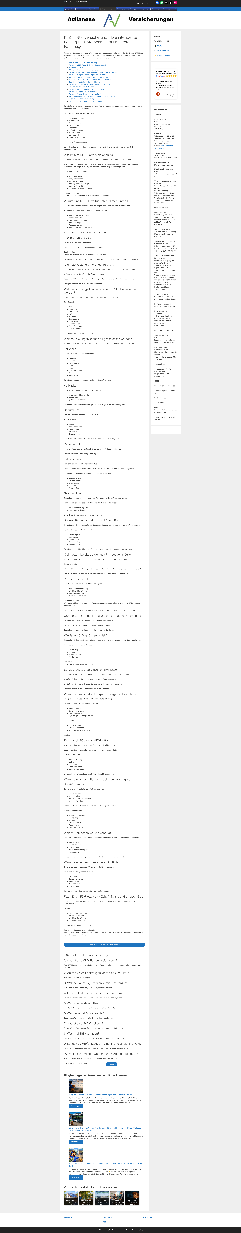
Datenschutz (107, 1218)
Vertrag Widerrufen (149, 1218)
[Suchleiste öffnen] (176, 8)
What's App (161, 46)
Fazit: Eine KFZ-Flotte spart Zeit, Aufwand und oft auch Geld (92, 96)
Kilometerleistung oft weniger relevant (83, 70)
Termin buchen (156, 9)
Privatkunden (92, 9)
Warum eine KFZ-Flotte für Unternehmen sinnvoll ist (88, 65)
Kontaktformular (70, 2)
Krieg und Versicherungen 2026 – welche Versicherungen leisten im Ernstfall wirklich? (101, 1095)
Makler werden (121, 9)
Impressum (68, 1218)
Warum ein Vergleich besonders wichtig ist (85, 94)
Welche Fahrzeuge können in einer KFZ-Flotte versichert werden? (93, 72)
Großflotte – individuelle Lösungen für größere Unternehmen (91, 79)
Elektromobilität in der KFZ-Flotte (81, 87)
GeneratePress (139, 1230)
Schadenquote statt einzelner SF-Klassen (84, 82)
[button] (173, 95)
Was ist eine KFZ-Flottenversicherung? (83, 63)
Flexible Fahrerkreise (77, 67)
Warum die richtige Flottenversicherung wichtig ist (87, 89)
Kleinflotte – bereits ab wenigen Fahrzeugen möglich (89, 77)
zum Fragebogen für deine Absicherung (105, 945)
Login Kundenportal (142, 9)
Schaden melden (163, 55)
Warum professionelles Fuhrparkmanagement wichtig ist (90, 84)
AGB (104, 1222)
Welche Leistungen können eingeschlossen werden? (88, 75)
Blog (131, 9)
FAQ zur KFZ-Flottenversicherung (81, 99)
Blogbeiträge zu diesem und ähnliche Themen (86, 101)
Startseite (70, 9)
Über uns (79, 9)
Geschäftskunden (107, 9)
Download (112, 1064)
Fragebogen (167, 9)
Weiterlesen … (76, 1106)
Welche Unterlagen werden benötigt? (83, 92)
